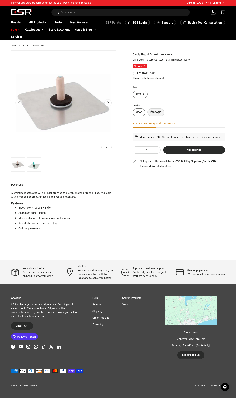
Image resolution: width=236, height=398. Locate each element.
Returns (96, 304)
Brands (16, 22)
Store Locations (59, 29)
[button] (223, 12)
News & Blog (83, 29)
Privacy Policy (199, 385)
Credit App (22, 325)
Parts (58, 22)
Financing (97, 324)
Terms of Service (217, 385)
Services (16, 36)
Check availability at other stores (155, 166)
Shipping (137, 78)
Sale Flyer (62, 2)
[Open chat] (225, 387)
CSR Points (113, 22)
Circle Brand (138, 60)
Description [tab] (17, 184)
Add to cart (194, 150)
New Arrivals (79, 22)
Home (13, 45)
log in (218, 137)
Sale (14, 29)
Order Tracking (100, 317)
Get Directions (191, 355)
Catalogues (32, 29)
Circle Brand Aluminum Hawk (32, 45)
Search (126, 304)
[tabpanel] (63, 212)
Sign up (206, 137)
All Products (37, 22)
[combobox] (120, 12)
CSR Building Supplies (27, 385)
